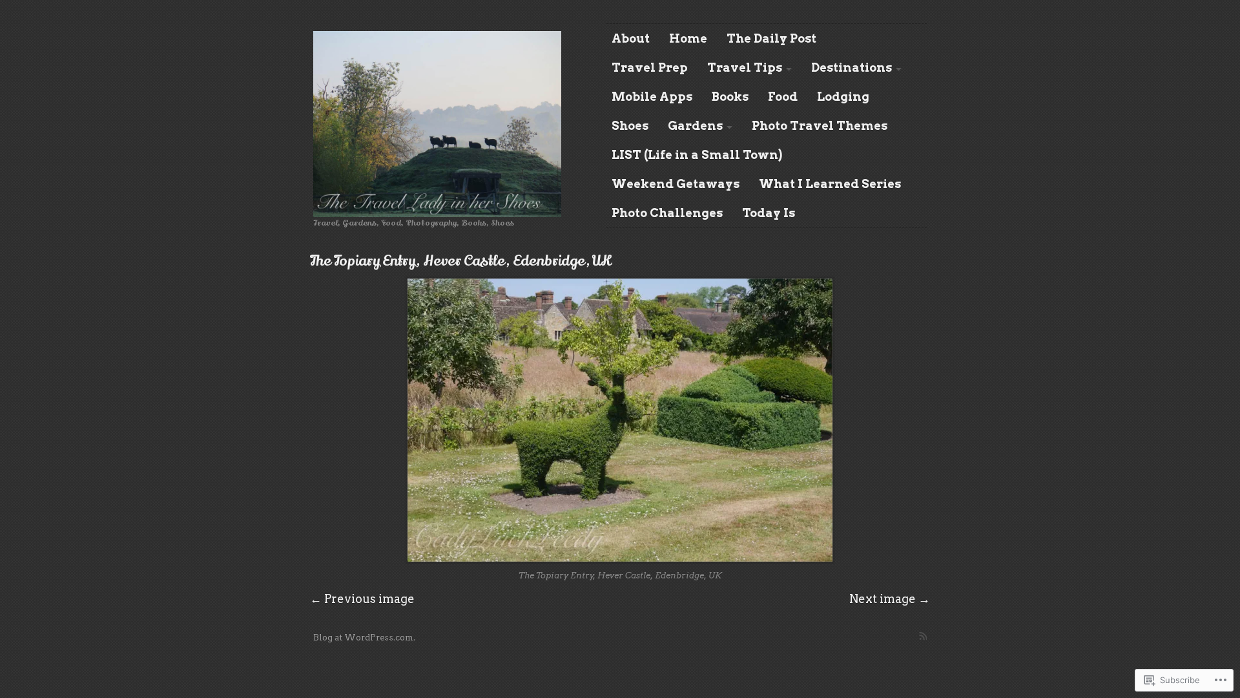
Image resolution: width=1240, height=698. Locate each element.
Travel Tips (744, 67)
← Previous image (362, 599)
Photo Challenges (667, 213)
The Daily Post (771, 38)
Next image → (889, 599)
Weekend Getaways (675, 184)
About (631, 38)
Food (783, 96)
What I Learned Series (830, 184)
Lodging (843, 96)
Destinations (851, 67)
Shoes (630, 125)
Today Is (768, 213)
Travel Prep (650, 67)
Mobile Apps (652, 96)
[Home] (437, 124)
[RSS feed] (923, 635)
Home (688, 38)
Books (730, 96)
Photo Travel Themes (819, 125)
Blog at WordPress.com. (364, 637)
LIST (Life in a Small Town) (697, 155)
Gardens (695, 125)
